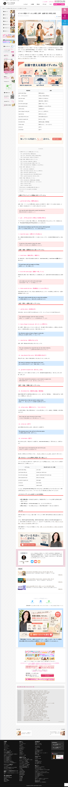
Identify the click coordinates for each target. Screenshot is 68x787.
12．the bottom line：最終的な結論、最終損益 (30, 180)
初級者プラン (21, 750)
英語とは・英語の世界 (6, 780)
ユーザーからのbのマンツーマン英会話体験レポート (10, 762)
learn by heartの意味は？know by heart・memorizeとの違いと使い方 (40, 579)
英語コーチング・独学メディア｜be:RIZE (40, 779)
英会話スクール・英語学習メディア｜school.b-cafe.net (41, 778)
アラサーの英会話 (21, 770)
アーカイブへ (61, 721)
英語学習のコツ (6, 781)
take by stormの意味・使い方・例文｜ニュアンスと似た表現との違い (40, 586)
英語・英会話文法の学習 (7, 776)
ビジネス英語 (21, 769)
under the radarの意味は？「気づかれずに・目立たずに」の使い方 (35, 690)
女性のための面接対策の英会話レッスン (24, 767)
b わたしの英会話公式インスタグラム (39, 775)
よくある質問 (45, 1)
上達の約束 (20, 778)
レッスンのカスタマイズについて (8, 769)
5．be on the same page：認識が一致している (30, 163)
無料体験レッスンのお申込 (38, 743)
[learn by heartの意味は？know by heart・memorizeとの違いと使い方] (22, 581)
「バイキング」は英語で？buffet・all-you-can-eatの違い (33, 709)
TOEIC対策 (20, 768)
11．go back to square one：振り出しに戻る (30, 175)
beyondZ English (37, 776)
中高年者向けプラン (21, 753)
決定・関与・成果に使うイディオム (27, 166)
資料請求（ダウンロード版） (38, 744)
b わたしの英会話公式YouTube (38, 774)
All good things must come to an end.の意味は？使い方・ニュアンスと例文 (36, 720)
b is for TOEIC (21, 751)
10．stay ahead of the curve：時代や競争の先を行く (31, 174)
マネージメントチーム (6, 745)
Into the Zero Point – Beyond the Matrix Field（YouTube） (42, 772)
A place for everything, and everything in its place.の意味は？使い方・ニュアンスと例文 (38, 703)
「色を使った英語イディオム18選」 (44, 453)
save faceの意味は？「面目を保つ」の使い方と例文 (32, 695)
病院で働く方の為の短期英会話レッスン (24, 766)
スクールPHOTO (6, 766)
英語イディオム (60, 605)
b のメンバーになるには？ (22, 743)
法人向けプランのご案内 (38, 758)
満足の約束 (20, 779)
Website (39, 563)
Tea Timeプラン (21, 754)
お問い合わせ (51, 1)
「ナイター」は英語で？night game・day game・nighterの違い (34, 705)
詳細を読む (60, 574)
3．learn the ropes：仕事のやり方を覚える (29, 157)
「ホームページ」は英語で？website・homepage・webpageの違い (35, 711)
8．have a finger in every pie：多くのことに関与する (31, 170)
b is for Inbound (21, 746)
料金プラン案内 (21, 742)
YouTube (35, 563)
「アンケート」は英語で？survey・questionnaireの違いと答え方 (35, 714)
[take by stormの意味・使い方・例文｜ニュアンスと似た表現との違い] (22, 588)
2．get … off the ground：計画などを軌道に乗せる (31, 155)
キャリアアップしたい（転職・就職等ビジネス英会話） (26, 759)
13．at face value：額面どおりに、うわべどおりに (31, 181)
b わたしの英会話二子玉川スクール (8, 760)
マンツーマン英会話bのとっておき (8, 765)
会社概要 (5, 742)
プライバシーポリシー (6, 748)
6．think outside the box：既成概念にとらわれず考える (32, 164)
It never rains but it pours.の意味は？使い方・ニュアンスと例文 (34, 716)
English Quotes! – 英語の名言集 (8, 777)
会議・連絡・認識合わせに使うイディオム (29, 159)
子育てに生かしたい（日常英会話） (23, 763)
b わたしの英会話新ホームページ (39, 773)
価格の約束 (20, 780)
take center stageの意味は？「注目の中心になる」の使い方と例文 (35, 699)
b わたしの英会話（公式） (38, 762)
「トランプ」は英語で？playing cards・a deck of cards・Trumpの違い (36, 706)
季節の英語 (5, 778)
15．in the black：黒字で (26, 185)
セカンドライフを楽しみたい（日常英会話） (24, 764)
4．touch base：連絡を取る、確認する (29, 161)
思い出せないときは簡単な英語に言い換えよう (30, 187)
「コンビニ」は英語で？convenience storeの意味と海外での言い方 (35, 715)
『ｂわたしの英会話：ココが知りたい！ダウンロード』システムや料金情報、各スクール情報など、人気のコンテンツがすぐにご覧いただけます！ (40, 663)
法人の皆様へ (36, 757)
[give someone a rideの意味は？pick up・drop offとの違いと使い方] (22, 573)
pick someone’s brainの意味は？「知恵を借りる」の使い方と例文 (35, 700)
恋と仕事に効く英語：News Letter (38, 605)
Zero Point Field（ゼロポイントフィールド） (40, 768)
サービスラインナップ (6, 746)
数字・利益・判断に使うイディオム (27, 178)
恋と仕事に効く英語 (37, 747)
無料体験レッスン (57, 4)
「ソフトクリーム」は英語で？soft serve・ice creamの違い (34, 708)
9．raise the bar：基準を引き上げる (28, 172)
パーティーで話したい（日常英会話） (23, 761)
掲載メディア (5, 749)
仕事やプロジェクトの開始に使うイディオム (29, 151)
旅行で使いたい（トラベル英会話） (23, 760)
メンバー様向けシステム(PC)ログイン (57, 744)
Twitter (32, 563)
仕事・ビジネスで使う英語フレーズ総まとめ (49, 526)
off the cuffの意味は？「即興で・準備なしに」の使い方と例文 (34, 701)
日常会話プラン (21, 752)
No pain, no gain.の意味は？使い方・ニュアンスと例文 (33, 719)
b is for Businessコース (22, 747)
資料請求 (62, 4)
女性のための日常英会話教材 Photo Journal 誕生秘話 (10, 767)
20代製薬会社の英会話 (22, 771)
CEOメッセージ (6, 744)
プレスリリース (6, 747)
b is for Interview (21, 749)
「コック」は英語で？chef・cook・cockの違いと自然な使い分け (35, 710)
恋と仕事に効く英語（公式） (38, 761)
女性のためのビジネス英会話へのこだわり (9, 768)
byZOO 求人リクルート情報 (7, 750)
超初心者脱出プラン (21, 748)
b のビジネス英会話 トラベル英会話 (23, 765)
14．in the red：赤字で (26, 183)
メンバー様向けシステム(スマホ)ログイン (57, 747)
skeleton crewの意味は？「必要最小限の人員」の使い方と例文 (34, 698)
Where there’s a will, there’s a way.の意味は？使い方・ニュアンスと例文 (36, 717)
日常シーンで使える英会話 (51, 605)
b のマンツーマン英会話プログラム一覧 (24, 758)
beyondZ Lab (36, 777)
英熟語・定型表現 (6, 779)
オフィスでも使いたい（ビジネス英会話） (24, 762)
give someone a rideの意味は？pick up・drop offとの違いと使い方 (39, 571)
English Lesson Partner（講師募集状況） (9, 761)
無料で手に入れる (40, 643)
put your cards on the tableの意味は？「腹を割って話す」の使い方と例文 (36, 692)
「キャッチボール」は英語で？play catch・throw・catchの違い (34, 704)
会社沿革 (5, 743)
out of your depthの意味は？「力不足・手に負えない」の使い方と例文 (36, 693)
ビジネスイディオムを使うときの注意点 (28, 189)
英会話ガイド (21, 745)
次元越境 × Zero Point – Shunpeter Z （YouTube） (41, 771)
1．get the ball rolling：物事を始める (28, 153)
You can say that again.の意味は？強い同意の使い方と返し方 (34, 694)
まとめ (21, 191)
